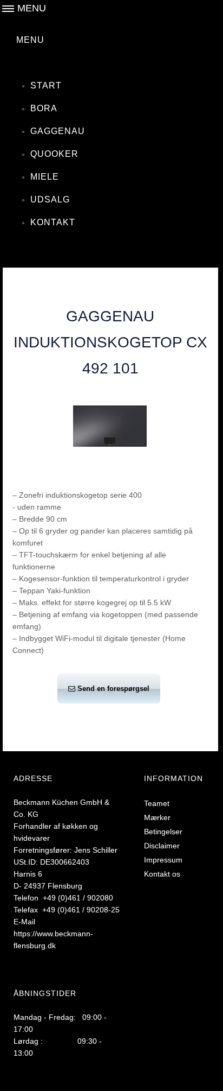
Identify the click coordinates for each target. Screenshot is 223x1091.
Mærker (157, 817)
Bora (43, 108)
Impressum (163, 859)
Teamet (156, 803)
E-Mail (24, 921)
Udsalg (50, 199)
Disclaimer (162, 845)
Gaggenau (57, 131)
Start (46, 85)
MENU (30, 40)
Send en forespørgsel (113, 688)
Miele (44, 176)
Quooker (54, 153)
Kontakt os (162, 874)
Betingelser (163, 831)
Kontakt (52, 222)
